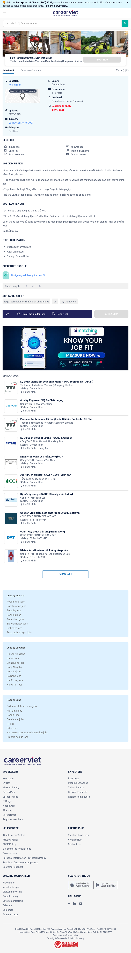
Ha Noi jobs (13, 658)
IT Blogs (7, 801)
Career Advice (10, 796)
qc (55, 301)
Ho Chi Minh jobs (16, 653)
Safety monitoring (13, 900)
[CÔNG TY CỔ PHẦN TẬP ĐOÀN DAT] (11, 537)
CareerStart (9, 814)
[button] (127, 2)
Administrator (10, 914)
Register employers (79, 796)
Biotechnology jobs (17, 623)
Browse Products (77, 792)
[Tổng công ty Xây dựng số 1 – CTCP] (11, 481)
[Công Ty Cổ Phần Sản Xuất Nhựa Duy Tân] (11, 443)
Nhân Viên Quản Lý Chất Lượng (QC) (41, 456)
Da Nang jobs (14, 675)
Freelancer (9, 882)
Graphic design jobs (17, 736)
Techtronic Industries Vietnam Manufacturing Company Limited (46, 61)
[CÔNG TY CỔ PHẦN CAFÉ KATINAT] (11, 518)
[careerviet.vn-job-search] (80, 885)
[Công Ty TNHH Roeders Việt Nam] (11, 462)
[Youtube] (80, 903)
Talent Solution (76, 787)
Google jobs (13, 714)
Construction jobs (16, 605)
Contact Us (74, 844)
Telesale (7, 905)
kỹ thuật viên (69, 301)
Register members (13, 819)
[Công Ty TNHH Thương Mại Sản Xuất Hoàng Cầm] (11, 556)
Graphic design (11, 896)
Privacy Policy (10, 839)
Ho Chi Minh (15, 84)
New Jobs (8, 778)
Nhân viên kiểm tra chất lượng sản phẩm (44, 550)
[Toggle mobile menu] (5, 13)
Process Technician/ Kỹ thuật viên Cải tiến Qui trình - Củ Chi (56, 419)
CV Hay (6, 782)
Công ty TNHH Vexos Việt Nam (36, 403)
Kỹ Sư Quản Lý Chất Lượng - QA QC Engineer (46, 437)
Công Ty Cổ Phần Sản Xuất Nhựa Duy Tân (41, 441)
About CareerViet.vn (14, 834)
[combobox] (62, 23)
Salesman (8, 909)
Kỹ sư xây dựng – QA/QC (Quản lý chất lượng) (46, 493)
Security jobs (14, 610)
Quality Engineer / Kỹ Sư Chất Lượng (41, 400)
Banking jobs (14, 614)
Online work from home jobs (22, 706)
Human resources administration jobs (27, 732)
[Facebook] (69, 903)
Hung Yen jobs (14, 684)
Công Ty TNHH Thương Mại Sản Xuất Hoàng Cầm (45, 553)
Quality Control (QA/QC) (21, 122)
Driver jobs (12, 728)
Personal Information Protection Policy (24, 857)
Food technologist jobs (19, 632)
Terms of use (10, 853)
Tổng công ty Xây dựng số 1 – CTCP (38, 478)
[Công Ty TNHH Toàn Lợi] (11, 499)
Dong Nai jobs (14, 666)
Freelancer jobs (15, 719)
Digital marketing (12, 891)
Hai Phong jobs (15, 680)
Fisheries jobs (14, 627)
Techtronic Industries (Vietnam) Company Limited (46, 385)
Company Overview (31, 70)
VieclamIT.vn (75, 839)
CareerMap (9, 792)
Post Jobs (73, 778)
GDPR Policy (9, 844)
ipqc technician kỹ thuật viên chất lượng (26, 301)
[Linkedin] (74, 903)
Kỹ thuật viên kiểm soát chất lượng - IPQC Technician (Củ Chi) (56, 381)
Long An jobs (14, 671)
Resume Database (78, 782)
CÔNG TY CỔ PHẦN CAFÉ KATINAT (38, 516)
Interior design (11, 887)
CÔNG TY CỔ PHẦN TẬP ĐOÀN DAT (38, 535)
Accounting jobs (16, 601)
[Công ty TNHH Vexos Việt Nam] (11, 406)
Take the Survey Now (55, 5)
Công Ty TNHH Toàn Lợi (32, 497)
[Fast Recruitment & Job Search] (65, 12)
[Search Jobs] (125, 23)
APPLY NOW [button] (102, 59)
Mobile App (9, 805)
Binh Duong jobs (15, 662)
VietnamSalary (11, 787)
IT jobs (10, 723)
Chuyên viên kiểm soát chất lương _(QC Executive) (50, 512)
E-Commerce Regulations (17, 848)
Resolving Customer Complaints (20, 862)
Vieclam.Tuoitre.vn (78, 834)
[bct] (65, 944)
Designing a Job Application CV (28, 275)
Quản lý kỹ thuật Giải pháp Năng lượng (42, 531)
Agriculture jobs (15, 619)
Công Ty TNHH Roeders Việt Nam (37, 460)
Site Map (7, 810)
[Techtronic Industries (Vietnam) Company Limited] (11, 387)
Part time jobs (14, 710)
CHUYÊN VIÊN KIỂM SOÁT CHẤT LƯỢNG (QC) (46, 475)
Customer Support (13, 866)
